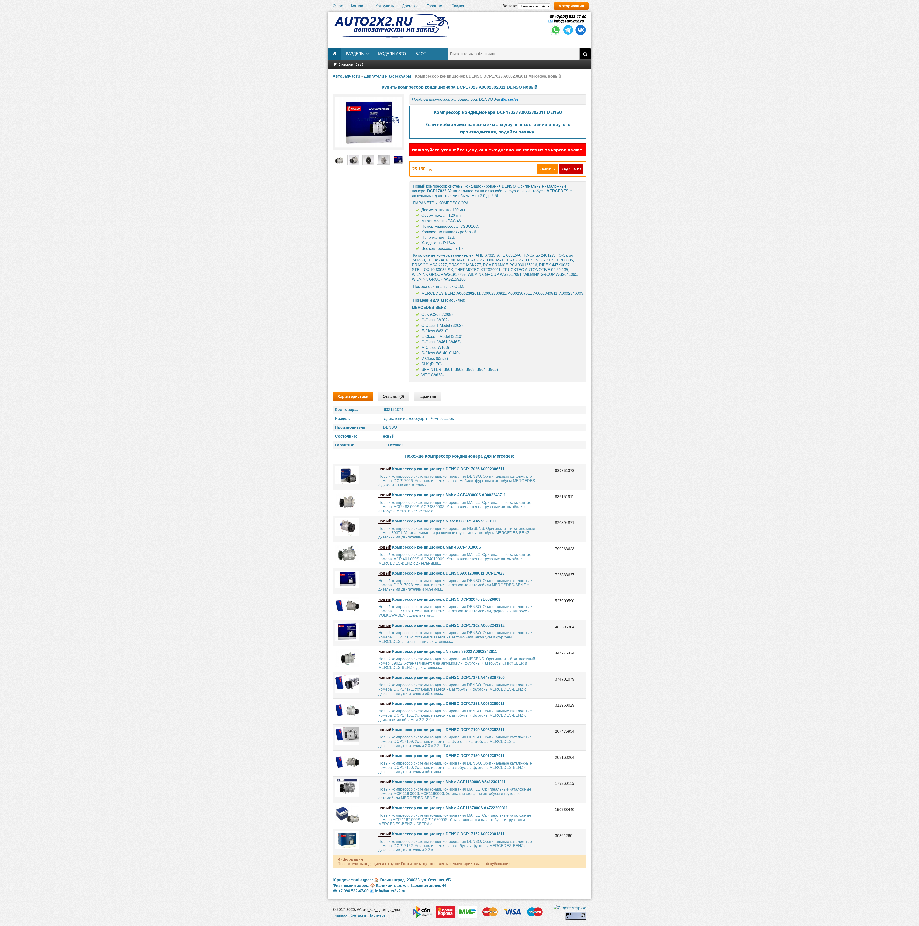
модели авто (392, 54)
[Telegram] (568, 34)
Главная (340, 915)
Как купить (384, 6)
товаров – (351, 64)
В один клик (571, 169)
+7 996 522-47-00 (353, 891)
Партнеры (377, 915)
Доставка (410, 6)
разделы (355, 54)
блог (420, 54)
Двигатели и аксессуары (405, 418)
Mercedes (510, 99)
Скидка (457, 6)
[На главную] (391, 26)
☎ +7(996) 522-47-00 (567, 17)
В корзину (547, 169)
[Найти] (585, 54)
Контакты (359, 6)
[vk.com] (580, 34)
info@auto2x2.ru (569, 21)
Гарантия (435, 6)
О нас (338, 6)
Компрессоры (442, 418)
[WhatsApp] (555, 34)
